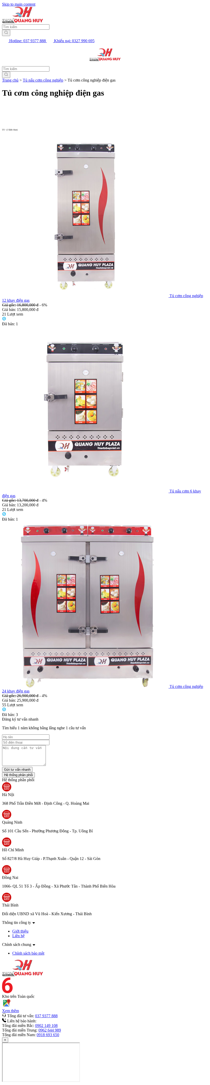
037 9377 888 (46, 1016)
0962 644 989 (49, 1030)
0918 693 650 (48, 1035)
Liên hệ (18, 936)
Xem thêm (10, 1011)
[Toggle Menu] (9, 54)
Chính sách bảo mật (28, 953)
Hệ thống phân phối (18, 775)
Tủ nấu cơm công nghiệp (43, 80)
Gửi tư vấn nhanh (17, 769)
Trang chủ (10, 80)
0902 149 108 (46, 1025)
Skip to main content (18, 4)
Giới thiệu (20, 931)
